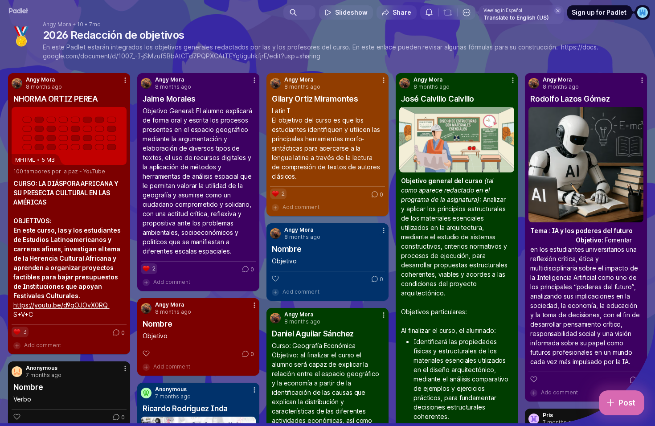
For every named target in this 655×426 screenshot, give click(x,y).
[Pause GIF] (507, 165)
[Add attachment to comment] (17, 345)
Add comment (42, 345)
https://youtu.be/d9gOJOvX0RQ (61, 305)
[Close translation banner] (557, 10)
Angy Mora (57, 24)
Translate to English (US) (516, 17)
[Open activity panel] (429, 12)
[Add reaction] (533, 379)
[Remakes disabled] (448, 12)
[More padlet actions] (466, 12)
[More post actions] (125, 80)
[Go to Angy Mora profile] (17, 83)
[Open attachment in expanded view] (456, 139)
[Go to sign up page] (642, 12)
